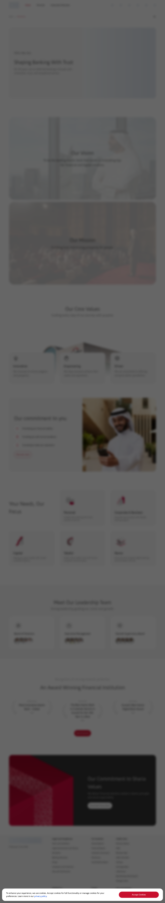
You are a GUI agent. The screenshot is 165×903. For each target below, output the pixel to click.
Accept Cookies (139, 895)
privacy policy (40, 896)
